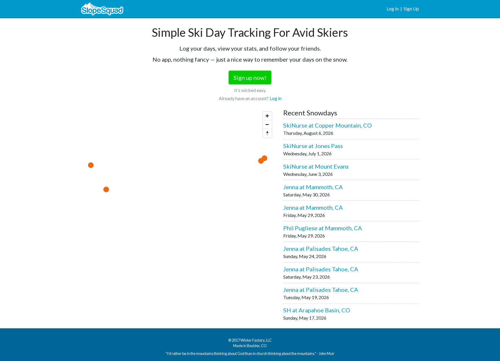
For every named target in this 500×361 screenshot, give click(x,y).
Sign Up (411, 8)
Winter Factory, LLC (256, 340)
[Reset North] (267, 133)
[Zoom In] (267, 116)
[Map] (178, 174)
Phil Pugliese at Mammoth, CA (322, 227)
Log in (276, 98)
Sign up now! (250, 77)
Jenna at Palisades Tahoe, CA (320, 248)
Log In (393, 8)
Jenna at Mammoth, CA (313, 186)
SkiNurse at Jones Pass (313, 145)
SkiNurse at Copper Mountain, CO (327, 125)
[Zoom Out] (267, 124)
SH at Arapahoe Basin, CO (316, 310)
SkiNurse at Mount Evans (316, 166)
